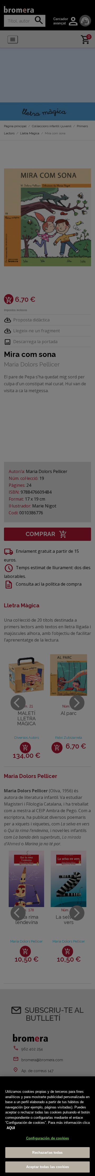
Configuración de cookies (47, 1138)
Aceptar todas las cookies (47, 1167)
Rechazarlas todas (47, 1153)
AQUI (11, 1128)
